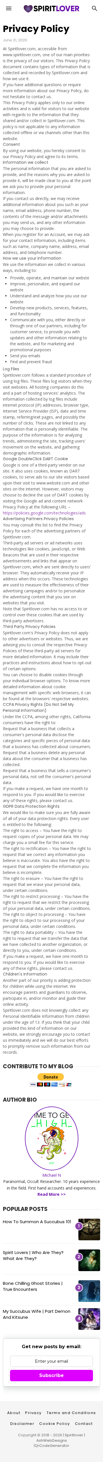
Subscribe (51, 1375)
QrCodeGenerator (52, 1445)
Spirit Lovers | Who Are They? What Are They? (33, 1255)
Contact (84, 1423)
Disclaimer (22, 1423)
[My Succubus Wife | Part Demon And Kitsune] (89, 1319)
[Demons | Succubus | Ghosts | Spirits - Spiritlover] (51, 13)
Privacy (33, 1412)
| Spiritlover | (73, 1435)
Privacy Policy (36, 28)
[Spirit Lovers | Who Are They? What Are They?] (89, 1260)
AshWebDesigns (51, 1440)
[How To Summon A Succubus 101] (89, 1229)
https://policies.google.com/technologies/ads (44, 513)
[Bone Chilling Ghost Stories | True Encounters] (89, 1291)
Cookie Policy (54, 1423)
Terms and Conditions (71, 1412)
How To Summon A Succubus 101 (37, 1222)
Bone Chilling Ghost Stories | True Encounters (33, 1286)
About (14, 1412)
